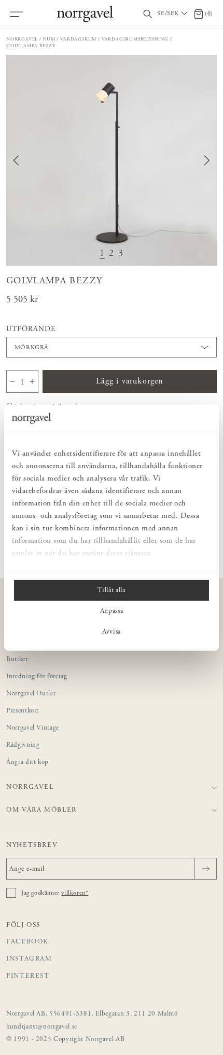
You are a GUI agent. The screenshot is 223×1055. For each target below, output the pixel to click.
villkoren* (74, 893)
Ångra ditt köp (27, 762)
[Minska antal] (12, 381)
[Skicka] (205, 869)
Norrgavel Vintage (32, 728)
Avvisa (111, 632)
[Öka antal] (32, 381)
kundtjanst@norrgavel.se (41, 1027)
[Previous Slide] (16, 160)
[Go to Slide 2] (111, 254)
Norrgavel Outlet (30, 694)
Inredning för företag (36, 677)
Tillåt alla (111, 590)
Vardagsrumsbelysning (135, 39)
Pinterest (28, 976)
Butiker (17, 659)
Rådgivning (23, 745)
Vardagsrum (78, 39)
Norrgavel (22, 39)
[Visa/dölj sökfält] (147, 14)
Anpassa (111, 611)
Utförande (30, 329)
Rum (49, 39)
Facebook (27, 942)
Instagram (29, 959)
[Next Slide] (207, 160)
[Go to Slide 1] (102, 254)
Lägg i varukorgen (129, 381)
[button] (111, 160)
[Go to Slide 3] (121, 254)
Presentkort (22, 711)
